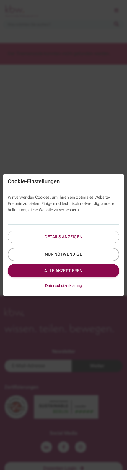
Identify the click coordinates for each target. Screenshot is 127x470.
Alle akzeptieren (63, 270)
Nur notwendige (63, 254)
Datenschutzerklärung (63, 285)
